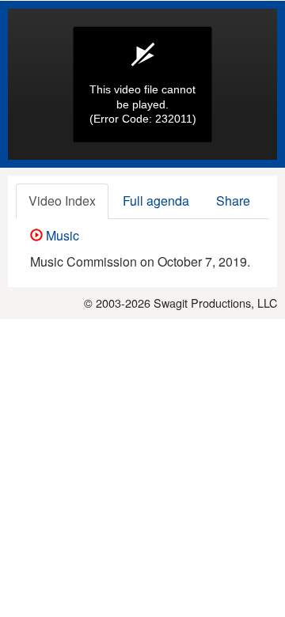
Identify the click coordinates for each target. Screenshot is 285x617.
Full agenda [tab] (156, 200)
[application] (142, 84)
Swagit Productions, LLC (215, 302)
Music (61, 235)
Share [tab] (233, 200)
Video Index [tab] (62, 200)
